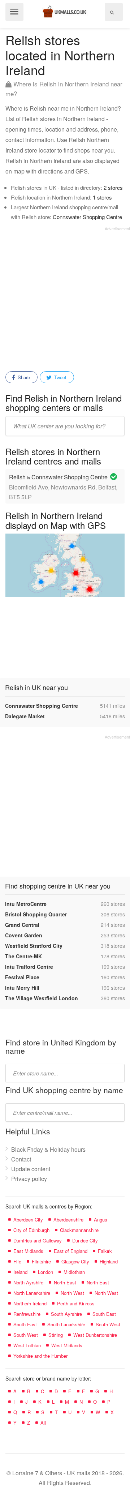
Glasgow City (75, 1261)
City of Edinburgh (31, 1230)
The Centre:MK (23, 956)
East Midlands (28, 1251)
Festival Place (22, 977)
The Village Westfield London (41, 998)
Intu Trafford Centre (29, 966)
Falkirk (105, 1251)
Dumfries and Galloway (37, 1240)
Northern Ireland (30, 1303)
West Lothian (27, 1345)
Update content (30, 1169)
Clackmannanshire (79, 1230)
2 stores (113, 187)
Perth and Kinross (76, 1303)
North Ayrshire (28, 1282)
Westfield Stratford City (33, 945)
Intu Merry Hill (22, 987)
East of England (70, 1251)
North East (65, 1282)
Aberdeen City (28, 1219)
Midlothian (74, 1271)
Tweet (59, 377)
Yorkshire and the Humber (40, 1355)
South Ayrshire (66, 1313)
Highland (109, 1261)
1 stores (102, 197)
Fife (17, 1261)
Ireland (20, 1271)
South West (108, 1324)
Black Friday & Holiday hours (48, 1149)
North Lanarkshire (31, 1292)
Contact (21, 1159)
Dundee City (85, 1240)
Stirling (55, 1334)
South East (104, 1313)
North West (72, 1292)
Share (23, 377)
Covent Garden (23, 935)
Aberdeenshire (68, 1219)
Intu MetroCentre (26, 903)
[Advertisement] (65, 296)
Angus (100, 1219)
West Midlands (66, 1345)
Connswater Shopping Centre (87, 217)
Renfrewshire (26, 1313)
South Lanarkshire (66, 1324)
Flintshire (41, 1261)
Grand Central (22, 924)
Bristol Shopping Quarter (36, 914)
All (43, 1422)
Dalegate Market (25, 716)
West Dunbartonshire (95, 1334)
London (45, 1271)
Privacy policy (29, 1178)
